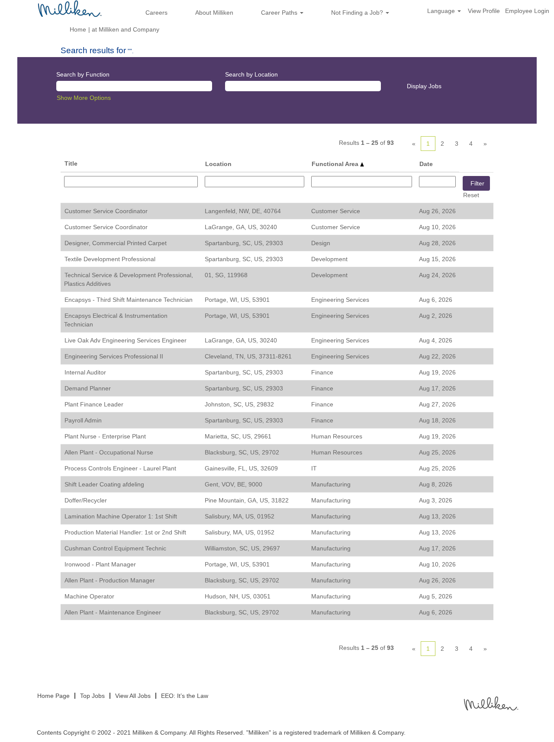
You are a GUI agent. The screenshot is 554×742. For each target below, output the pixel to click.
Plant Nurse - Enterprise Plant (105, 436)
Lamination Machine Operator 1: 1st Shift (120, 516)
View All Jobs (133, 695)
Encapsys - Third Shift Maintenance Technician (128, 299)
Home (78, 29)
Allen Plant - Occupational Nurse (108, 452)
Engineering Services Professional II (113, 356)
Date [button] (426, 163)
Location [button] (218, 163)
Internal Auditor (85, 372)
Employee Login (527, 10)
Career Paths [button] (280, 12)
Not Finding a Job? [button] (358, 12)
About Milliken (214, 12)
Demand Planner (87, 388)
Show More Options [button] (84, 97)
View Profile (484, 10)
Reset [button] (471, 195)
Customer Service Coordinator (106, 211)
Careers (156, 12)
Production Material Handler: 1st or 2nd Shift (125, 532)
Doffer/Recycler (85, 500)
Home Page (53, 695)
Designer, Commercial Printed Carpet (115, 243)
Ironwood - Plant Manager (100, 564)
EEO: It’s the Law (184, 695)
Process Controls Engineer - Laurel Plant (120, 468)
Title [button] (70, 163)
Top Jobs (92, 695)
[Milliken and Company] (490, 703)
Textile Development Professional (109, 259)
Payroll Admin (83, 420)
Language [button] (442, 10)
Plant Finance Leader (93, 404)
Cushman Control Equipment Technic (115, 548)
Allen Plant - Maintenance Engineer (112, 612)
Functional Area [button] (336, 163)
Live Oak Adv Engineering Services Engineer (125, 340)
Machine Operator (89, 596)
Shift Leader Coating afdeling (104, 484)
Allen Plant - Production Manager (109, 580)
